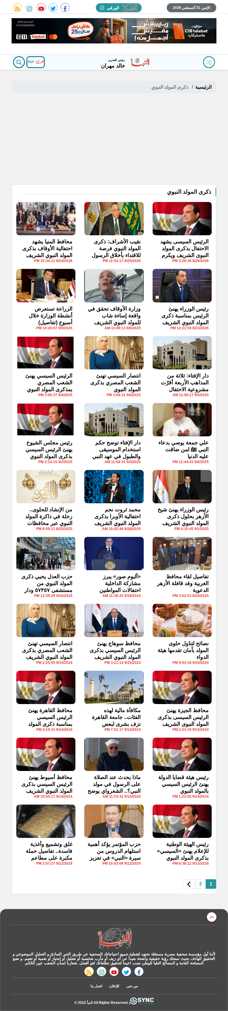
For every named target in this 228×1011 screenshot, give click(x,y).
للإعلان (114, 986)
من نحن (132, 986)
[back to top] (211, 917)
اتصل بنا (96, 986)
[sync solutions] (142, 1002)
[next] (188, 884)
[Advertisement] (114, 139)
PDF (31, 62)
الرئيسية (203, 87)
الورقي (113, 7)
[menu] (209, 62)
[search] (19, 62)
